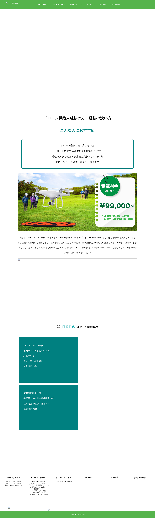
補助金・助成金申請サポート (13, 485)
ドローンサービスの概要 (13, 481)
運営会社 (102, 4)
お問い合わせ (115, 4)
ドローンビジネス (76, 4)
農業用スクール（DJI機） (38, 487)
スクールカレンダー (38, 492)
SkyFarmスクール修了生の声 (38, 494)
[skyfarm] (14, 4)
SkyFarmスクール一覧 (38, 481)
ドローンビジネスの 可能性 (63, 481)
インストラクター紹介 (38, 483)
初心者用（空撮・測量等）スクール (38, 485)
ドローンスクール (58, 4)
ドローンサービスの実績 (13, 483)
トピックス (91, 4)
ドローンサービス (41, 4)
